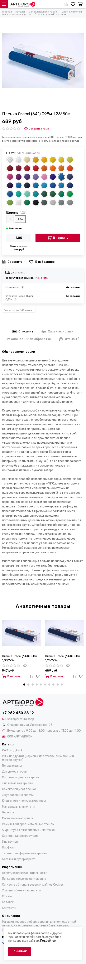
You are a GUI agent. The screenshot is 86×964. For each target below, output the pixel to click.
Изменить (41, 277)
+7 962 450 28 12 (18, 713)
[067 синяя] (10, 194)
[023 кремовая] (27, 160)
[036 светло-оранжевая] (61, 168)
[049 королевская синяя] (53, 177)
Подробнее (48, 941)
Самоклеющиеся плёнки (19, 789)
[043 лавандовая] (35, 177)
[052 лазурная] (35, 185)
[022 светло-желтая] (61, 160)
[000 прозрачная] (10, 160)
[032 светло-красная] (35, 168)
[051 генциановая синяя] (18, 185)
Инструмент (11, 841)
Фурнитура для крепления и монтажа (28, 830)
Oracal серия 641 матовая (19, 310)
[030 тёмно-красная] (18, 168)
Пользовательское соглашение (24, 879)
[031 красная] (27, 168)
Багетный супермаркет (18, 859)
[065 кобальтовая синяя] (70, 185)
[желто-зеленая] (18, 202)
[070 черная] (35, 202)
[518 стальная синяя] (10, 185)
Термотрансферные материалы (24, 853)
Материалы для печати (18, 806)
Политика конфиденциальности (24, 873)
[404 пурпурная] (27, 177)
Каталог (8, 902)
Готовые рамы (12, 766)
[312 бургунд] (10, 168)
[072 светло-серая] (53, 202)
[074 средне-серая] (70, 202)
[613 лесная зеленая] (53, 194)
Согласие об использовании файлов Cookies (33, 884)
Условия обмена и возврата (21, 890)
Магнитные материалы (18, 818)
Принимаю (19, 951)
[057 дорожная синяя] (53, 185)
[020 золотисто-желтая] (44, 160)
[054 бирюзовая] (18, 194)
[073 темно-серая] (44, 202)
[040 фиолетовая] (18, 177)
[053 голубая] (44, 185)
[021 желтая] (53, 160)
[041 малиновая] (10, 177)
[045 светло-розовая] (44, 177)
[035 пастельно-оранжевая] (53, 168)
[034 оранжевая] (44, 168)
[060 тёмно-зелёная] (44, 194)
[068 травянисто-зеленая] (27, 202)
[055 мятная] (27, 194)
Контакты (9, 908)
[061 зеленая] (61, 194)
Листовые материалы (17, 783)
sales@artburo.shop (20, 719)
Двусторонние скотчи (18, 795)
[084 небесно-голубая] (61, 185)
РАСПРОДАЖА (12, 750)
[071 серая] (61, 202)
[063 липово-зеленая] (10, 202)
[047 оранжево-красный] (70, 168)
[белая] (18, 160)
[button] (24, 684)
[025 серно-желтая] (70, 160)
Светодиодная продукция (20, 836)
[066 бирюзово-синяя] (35, 194)
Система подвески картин (20, 777)
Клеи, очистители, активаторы (24, 801)
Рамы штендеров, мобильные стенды (28, 824)
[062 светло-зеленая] (70, 194)
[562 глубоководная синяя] (27, 185)
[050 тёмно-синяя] (70, 177)
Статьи (7, 896)
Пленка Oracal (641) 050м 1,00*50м (19, 658)
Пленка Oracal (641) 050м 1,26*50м (62, 658)
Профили (8, 847)
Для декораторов (14, 771)
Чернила (8, 812)
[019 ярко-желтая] (35, 160)
